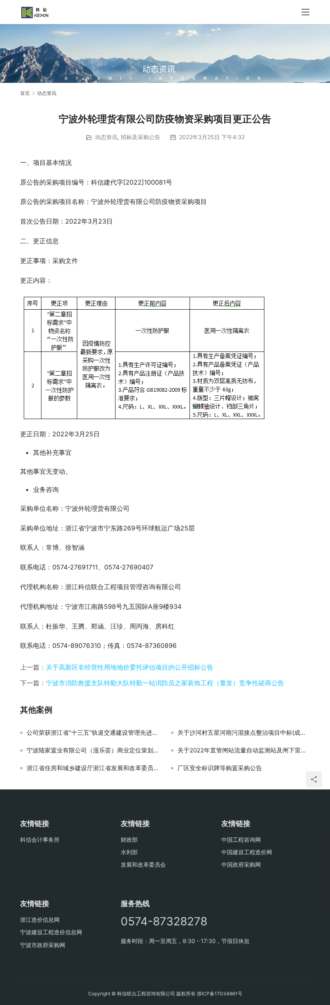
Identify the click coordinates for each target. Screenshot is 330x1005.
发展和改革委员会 (143, 864)
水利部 (129, 852)
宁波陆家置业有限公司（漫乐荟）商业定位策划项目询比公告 (93, 750)
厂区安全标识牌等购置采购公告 (219, 768)
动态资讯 (106, 137)
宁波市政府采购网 (42, 944)
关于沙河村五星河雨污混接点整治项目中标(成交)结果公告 (243, 732)
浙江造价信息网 (40, 919)
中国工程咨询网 (241, 839)
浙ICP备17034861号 (219, 994)
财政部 (129, 839)
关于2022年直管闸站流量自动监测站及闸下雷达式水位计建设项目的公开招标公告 (243, 750)
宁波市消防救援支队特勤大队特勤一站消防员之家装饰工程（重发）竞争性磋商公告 (165, 683)
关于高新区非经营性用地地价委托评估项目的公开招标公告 (129, 667)
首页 (25, 93)
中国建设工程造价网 (246, 852)
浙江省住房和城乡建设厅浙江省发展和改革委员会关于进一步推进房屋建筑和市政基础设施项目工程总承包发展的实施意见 (93, 768)
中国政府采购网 (241, 864)
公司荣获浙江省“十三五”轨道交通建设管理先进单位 (93, 732)
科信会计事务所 (40, 839)
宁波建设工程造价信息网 (51, 932)
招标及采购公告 (140, 137)
